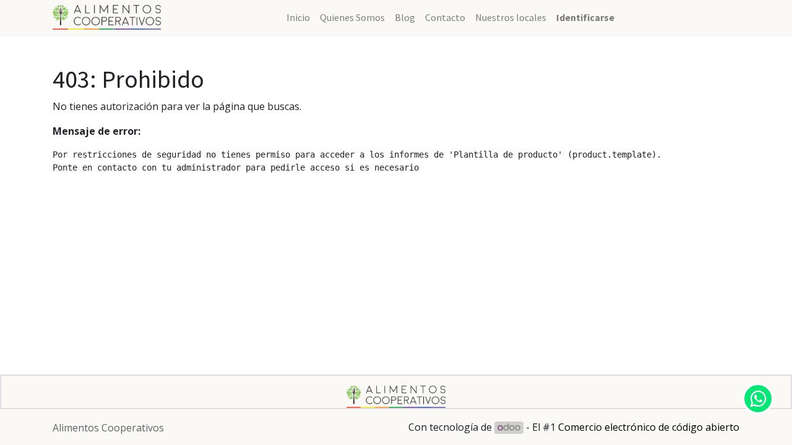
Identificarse (585, 17)
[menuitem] (298, 17)
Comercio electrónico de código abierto (648, 427)
